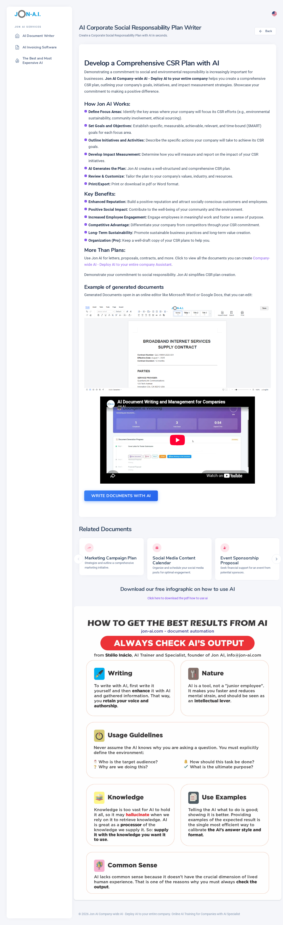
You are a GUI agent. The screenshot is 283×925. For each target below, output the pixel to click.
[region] (39, 473)
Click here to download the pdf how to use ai (177, 598)
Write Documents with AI (121, 495)
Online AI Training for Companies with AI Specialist (206, 914)
